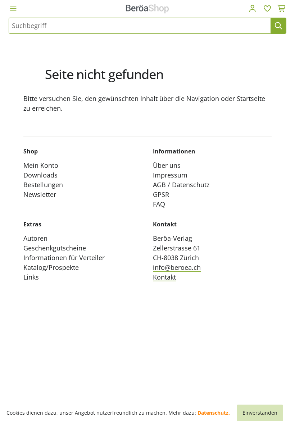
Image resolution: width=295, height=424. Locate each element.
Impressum (170, 175)
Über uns (167, 165)
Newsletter (39, 194)
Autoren (35, 238)
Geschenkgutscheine (54, 248)
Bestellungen (43, 184)
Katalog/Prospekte (51, 267)
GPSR (161, 194)
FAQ (159, 204)
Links (31, 277)
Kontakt (164, 277)
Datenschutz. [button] (214, 412)
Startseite (251, 98)
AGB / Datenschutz (181, 184)
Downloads (40, 175)
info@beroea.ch (177, 267)
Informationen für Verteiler (64, 257)
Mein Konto (40, 165)
